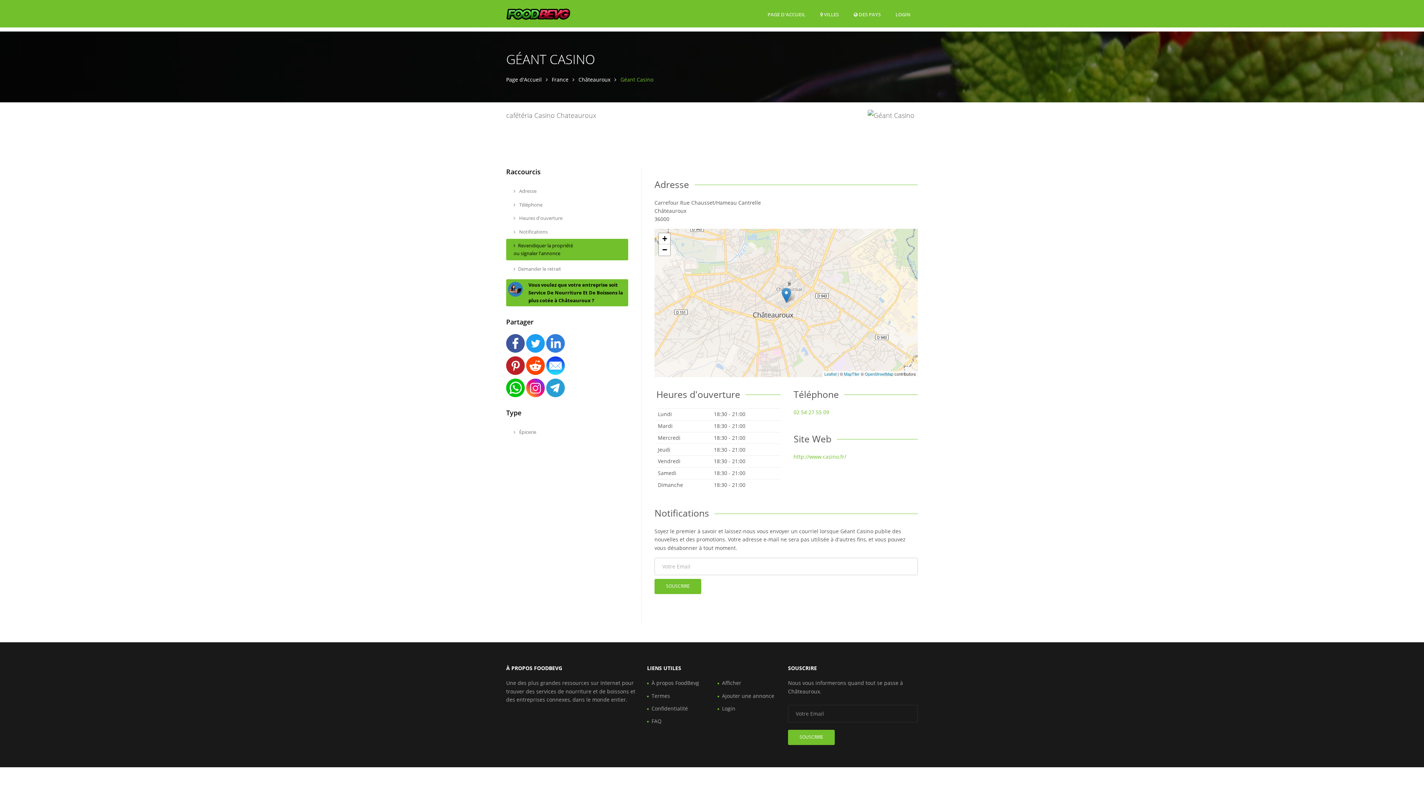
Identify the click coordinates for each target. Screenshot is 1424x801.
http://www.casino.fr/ (820, 456)
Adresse (527, 191)
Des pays (869, 14)
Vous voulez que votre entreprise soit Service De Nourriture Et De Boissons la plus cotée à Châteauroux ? (575, 292)
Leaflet (830, 374)
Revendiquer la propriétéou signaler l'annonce (543, 249)
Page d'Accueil (786, 14)
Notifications (533, 231)
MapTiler (852, 374)
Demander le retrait (539, 269)
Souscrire (678, 586)
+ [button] (664, 238)
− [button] (664, 249)
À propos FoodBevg (675, 682)
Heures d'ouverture (540, 218)
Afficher (731, 682)
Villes (831, 14)
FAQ (657, 721)
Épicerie (527, 432)
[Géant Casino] (786, 295)
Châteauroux (594, 79)
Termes (661, 695)
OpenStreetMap (879, 374)
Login (903, 14)
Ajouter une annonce (748, 695)
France (560, 79)
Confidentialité (670, 708)
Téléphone (530, 204)
